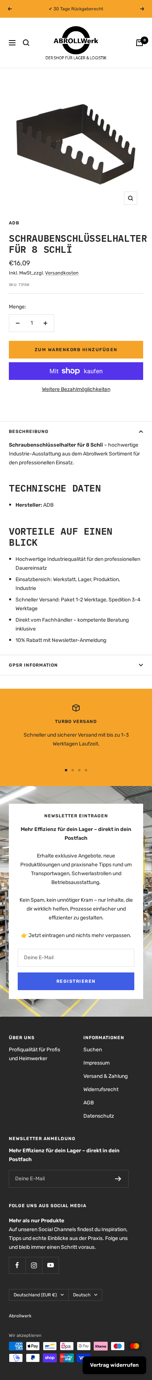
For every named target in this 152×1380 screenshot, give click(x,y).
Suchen (92, 1050)
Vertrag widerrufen (114, 1365)
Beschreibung (29, 431)
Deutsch (81, 1294)
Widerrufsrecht (100, 1089)
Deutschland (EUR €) (35, 1294)
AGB (88, 1103)
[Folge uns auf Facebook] (17, 1265)
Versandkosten (62, 273)
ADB (14, 223)
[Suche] (26, 42)
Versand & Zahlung (105, 1076)
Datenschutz (98, 1116)
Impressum (96, 1063)
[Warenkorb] (139, 42)
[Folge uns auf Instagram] (33, 1265)
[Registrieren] (118, 1178)
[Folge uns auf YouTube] (50, 1265)
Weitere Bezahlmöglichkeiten (76, 389)
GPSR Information (33, 665)
